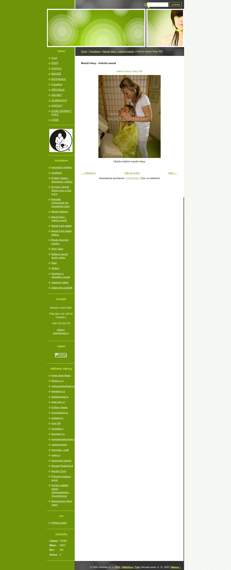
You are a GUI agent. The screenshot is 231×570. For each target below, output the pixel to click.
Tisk (137, 567)
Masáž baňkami (59, 211)
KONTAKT (56, 105)
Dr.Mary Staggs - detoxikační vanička (61, 180)
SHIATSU (56, 68)
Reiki (54, 263)
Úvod (83, 51)
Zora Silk (56, 423)
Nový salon (57, 248)
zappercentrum (59, 444)
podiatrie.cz (57, 418)
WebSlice (127, 567)
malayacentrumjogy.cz (62, 386)
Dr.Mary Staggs (59, 407)
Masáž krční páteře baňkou (61, 233)
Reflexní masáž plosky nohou (59, 256)
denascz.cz (57, 380)
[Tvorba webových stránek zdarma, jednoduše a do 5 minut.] (113, 567)
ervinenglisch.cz (59, 412)
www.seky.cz (58, 402)
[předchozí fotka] (86, 116)
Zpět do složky (132, 173)
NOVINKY (56, 95)
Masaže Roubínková (62, 466)
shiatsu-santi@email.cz (61, 331)
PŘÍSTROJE (58, 90)
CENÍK (55, 120)
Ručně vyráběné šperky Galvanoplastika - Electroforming (60, 490)
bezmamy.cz (58, 434)
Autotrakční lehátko (61, 167)
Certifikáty (56, 172)
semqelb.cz (57, 428)
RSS (118, 567)
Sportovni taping (59, 282)
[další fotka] (173, 116)
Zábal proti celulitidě (61, 287)
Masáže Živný (58, 471)
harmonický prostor (61, 460)
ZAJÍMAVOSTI (59, 100)
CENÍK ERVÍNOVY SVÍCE (61, 113)
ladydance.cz (58, 391)
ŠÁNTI (54, 63)
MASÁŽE (56, 73)
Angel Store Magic (61, 375)
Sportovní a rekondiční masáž (60, 275)
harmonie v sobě (60, 450)
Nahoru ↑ (176, 567)
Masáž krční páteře (61, 226)
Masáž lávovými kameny (60, 242)
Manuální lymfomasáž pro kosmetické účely (60, 203)
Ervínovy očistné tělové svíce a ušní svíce (61, 190)
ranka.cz (55, 455)
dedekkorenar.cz (60, 396)
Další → (172, 173)
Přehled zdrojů (58, 522)
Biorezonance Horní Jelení (61, 503)
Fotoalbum (94, 51)
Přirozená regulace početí (61, 478)
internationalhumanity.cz (62, 439)
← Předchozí (89, 173)
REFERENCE (58, 79)
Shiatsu (55, 268)
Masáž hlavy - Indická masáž (118, 51)
